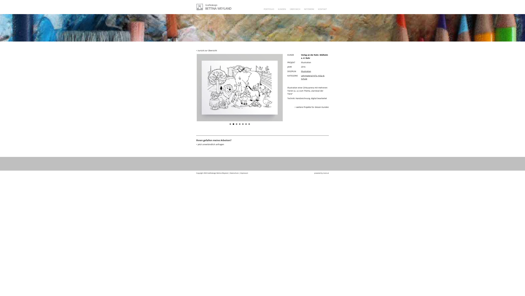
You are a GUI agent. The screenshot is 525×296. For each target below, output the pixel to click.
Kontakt (322, 9)
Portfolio (269, 9)
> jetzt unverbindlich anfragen (210, 144)
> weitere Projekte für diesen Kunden (312, 107)
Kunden (282, 9)
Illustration (306, 71)
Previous (191, 88)
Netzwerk (309, 9)
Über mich (295, 9)
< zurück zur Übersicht (206, 50)
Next (288, 88)
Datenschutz (234, 173)
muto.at (326, 173)
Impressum (244, 173)
